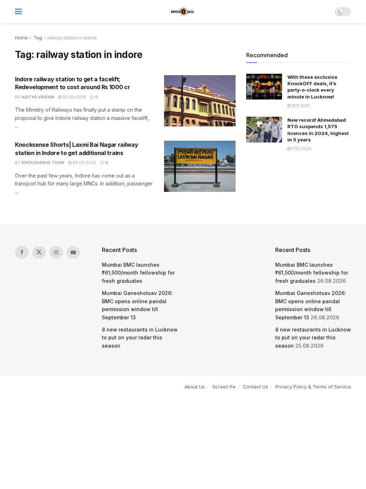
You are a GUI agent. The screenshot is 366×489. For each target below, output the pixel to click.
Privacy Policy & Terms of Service (313, 386)
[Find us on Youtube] (73, 252)
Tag (38, 37)
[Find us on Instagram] (56, 252)
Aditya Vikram (37, 97)
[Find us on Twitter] (39, 252)
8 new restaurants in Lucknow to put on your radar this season (140, 337)
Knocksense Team (42, 162)
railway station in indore (72, 37)
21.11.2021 (300, 105)
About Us (194, 386)
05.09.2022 (83, 162)
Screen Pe (224, 386)
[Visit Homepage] (183, 12)
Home (21, 37)
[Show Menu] (18, 11)
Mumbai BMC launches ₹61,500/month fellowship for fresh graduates (138, 273)
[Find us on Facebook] (22, 252)
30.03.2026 (73, 97)
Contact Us (255, 386)
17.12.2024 (301, 148)
